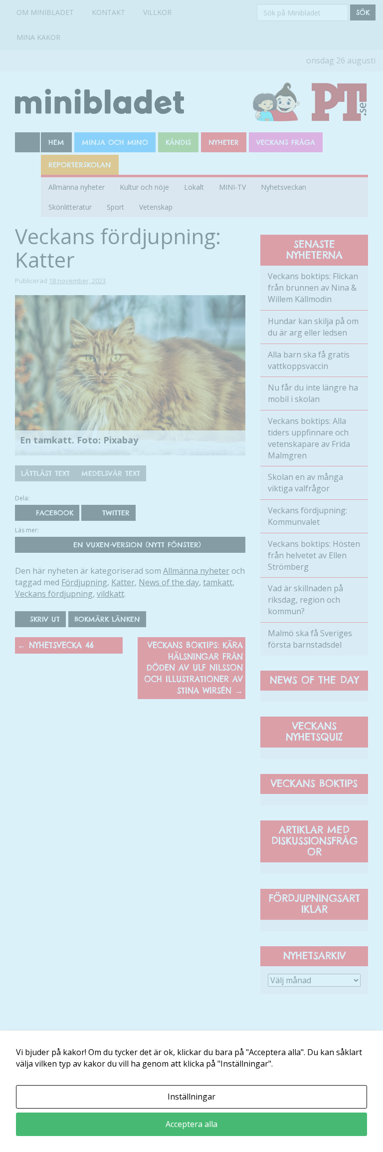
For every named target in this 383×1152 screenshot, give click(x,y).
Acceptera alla (191, 1124)
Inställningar (191, 1096)
